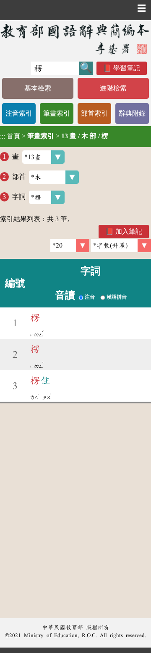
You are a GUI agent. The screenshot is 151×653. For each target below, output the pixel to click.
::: (2, 136)
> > (54, 136)
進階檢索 (113, 88)
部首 (19, 176)
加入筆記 (128, 231)
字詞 (19, 196)
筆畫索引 (56, 113)
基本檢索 (37, 88)
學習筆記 (126, 68)
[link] (121, 245)
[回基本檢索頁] (75, 38)
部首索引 (94, 113)
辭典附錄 (132, 113)
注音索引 (18, 113)
